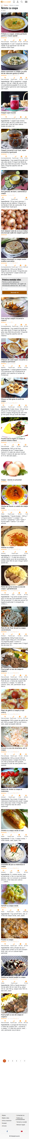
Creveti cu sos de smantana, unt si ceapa (14, 749)
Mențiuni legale (21, 1124)
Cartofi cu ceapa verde (9, 906)
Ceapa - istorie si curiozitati (11, 480)
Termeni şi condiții (22, 1122)
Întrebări (4, 1123)
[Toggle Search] (22, 2)
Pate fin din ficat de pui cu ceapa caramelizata (13, 629)
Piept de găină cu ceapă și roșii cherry (12, 711)
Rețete (4, 1115)
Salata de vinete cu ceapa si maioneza (11, 790)
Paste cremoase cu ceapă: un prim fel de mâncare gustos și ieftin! (14, 72)
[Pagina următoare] (20, 1061)
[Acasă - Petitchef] (2, 5)
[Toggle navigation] (26, 2)
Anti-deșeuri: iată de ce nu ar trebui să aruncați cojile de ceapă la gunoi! (14, 232)
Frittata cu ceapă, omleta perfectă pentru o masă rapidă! (14, 35)
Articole (4, 1126)
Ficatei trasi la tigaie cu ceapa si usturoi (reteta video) (13, 439)
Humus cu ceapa (7, 547)
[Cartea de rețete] (14, 2)
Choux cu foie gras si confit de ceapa (12, 400)
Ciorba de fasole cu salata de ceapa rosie (14, 507)
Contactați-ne (20, 1115)
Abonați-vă (14, 292)
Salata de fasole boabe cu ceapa (13, 977)
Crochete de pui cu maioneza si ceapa (13, 865)
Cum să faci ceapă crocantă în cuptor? (12, 319)
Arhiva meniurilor (7, 1120)
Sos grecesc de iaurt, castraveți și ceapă (13, 192)
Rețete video (5, 1118)
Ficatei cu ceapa (7, 940)
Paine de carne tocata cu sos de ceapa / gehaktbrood (13, 588)
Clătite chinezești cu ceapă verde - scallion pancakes (14, 260)
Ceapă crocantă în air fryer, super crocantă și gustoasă (13, 151)
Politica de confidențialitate (20, 1118)
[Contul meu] (17, 2)
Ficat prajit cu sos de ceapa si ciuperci (12, 670)
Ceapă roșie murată (8, 113)
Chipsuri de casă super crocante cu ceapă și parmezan (14, 361)
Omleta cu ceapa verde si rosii (12, 830)
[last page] (24, 1061)
